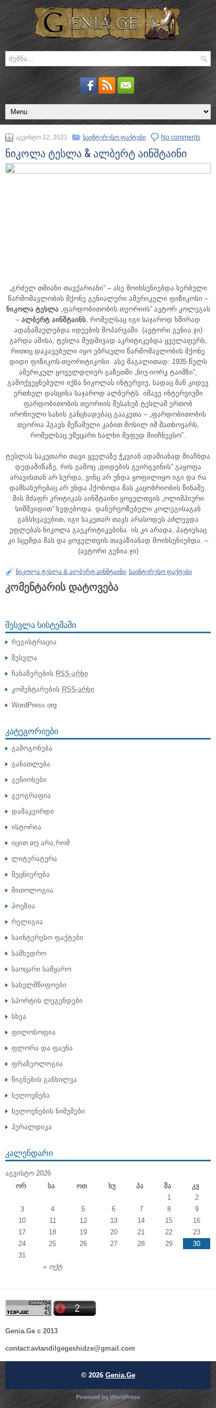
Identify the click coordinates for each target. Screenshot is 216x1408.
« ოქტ (52, 1267)
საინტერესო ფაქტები (114, 137)
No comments (180, 137)
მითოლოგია (32, 890)
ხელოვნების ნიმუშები (48, 1111)
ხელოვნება (31, 1095)
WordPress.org (34, 705)
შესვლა (24, 658)
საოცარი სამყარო (41, 969)
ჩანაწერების (50, 673)
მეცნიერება (31, 874)
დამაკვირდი (33, 811)
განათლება (31, 764)
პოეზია (23, 906)
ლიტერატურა (34, 859)
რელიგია (27, 922)
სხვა (19, 1016)
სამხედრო (29, 953)
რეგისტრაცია (34, 642)
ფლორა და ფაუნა (42, 1048)
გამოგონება (32, 748)
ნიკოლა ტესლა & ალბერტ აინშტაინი (71, 571)
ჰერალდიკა (32, 1127)
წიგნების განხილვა (44, 1079)
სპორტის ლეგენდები (47, 1001)
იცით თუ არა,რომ (41, 843)
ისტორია (26, 827)
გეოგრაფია (31, 795)
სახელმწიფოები (39, 985)
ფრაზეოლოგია (37, 1064)
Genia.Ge (120, 1375)
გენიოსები (29, 780)
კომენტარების (53, 689)
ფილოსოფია (34, 1032)
